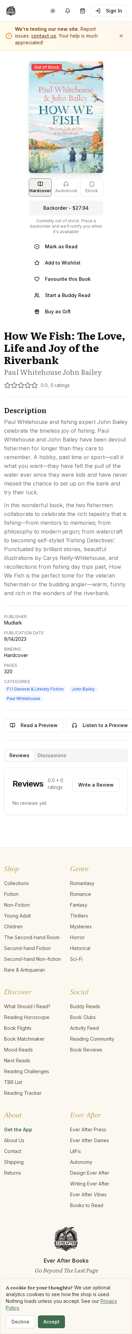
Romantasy (82, 883)
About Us (14, 1140)
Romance (80, 894)
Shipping (14, 1162)
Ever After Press (88, 1129)
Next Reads (17, 1060)
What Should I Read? (27, 1006)
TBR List (13, 1082)
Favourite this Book (68, 279)
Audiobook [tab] (66, 190)
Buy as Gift (58, 311)
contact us (43, 36)
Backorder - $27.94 (66, 208)
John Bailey (83, 689)
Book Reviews (86, 1050)
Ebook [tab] (91, 190)
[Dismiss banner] (121, 35)
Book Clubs (83, 1017)
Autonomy (81, 1162)
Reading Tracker (23, 1093)
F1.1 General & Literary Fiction (35, 689)
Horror (77, 937)
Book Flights (17, 1028)
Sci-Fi (76, 959)
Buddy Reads (85, 1006)
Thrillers (79, 916)
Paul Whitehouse (23, 698)
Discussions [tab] (52, 755)
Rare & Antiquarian (24, 970)
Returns (12, 1173)
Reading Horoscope (26, 1017)
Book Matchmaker (24, 1039)
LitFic (75, 1151)
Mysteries (81, 926)
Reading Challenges (26, 1071)
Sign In (114, 11)
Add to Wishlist (63, 263)
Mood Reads (18, 1050)
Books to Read (86, 1205)
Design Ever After (89, 1173)
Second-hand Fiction (27, 948)
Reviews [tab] (19, 755)
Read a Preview (39, 725)
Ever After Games (89, 1140)
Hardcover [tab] (40, 190)
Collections (16, 883)
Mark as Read (61, 246)
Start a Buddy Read (67, 295)
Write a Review (96, 785)
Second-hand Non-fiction (32, 959)
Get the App (18, 1129)
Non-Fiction (17, 905)
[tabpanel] (66, 791)
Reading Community (92, 1039)
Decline (20, 1322)
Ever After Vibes (88, 1194)
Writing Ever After (89, 1183)
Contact (12, 1151)
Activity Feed (84, 1028)
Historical (80, 948)
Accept (51, 1322)
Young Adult (17, 916)
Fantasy (78, 905)
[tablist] (66, 755)
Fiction (11, 894)
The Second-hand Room (32, 937)
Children (13, 926)
